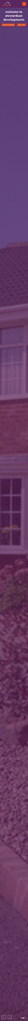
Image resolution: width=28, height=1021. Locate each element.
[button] (24, 4)
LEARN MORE (21, 25)
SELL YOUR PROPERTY (8, 25)
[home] (6, 4)
